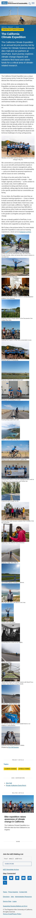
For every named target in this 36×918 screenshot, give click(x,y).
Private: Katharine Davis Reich (16, 785)
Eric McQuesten (13, 747)
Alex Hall (9, 783)
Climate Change (10, 769)
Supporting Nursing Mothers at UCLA (15, 906)
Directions (6, 896)
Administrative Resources (23, 896)
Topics (5, 892)
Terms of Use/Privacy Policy (12, 914)
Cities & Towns (24, 769)
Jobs (12, 896)
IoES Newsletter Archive (11, 869)
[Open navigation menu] (33, 3)
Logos (14, 901)
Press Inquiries (13, 892)
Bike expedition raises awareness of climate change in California (15, 819)
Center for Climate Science (12, 29)
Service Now (7, 901)
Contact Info (23, 892)
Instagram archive (25, 232)
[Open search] (29, 4)
